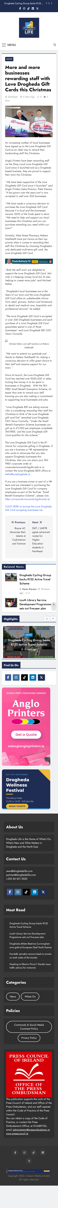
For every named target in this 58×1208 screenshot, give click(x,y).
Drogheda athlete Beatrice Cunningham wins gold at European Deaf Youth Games (31, 945)
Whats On (30, 996)
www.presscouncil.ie (17, 1133)
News (9, 59)
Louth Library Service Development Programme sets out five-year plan (35, 604)
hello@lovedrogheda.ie (17, 474)
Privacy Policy (29, 1038)
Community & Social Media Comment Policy (29, 1027)
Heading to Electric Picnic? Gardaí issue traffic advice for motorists (30, 965)
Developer (13, 96)
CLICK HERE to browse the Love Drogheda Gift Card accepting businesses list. (28, 508)
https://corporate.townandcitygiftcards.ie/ (27, 499)
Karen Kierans (29, 589)
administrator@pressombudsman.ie (31, 1130)
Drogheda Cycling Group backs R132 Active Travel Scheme (22, 3)
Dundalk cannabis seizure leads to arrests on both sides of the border (30, 955)
